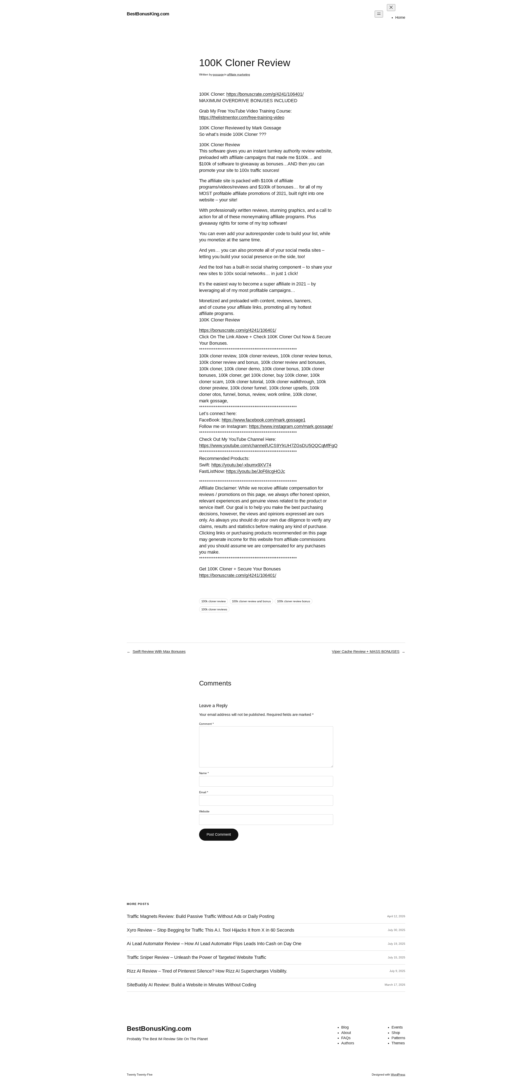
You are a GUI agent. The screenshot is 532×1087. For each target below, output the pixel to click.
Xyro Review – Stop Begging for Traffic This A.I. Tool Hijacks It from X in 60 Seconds (210, 930)
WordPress (398, 1074)
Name (204, 773)
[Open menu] (379, 14)
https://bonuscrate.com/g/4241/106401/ (264, 94)
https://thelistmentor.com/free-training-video (241, 117)
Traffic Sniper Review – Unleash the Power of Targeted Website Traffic (196, 957)
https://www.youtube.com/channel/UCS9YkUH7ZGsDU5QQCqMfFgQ (268, 445)
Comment (206, 723)
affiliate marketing (238, 74)
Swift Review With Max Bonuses (159, 651)
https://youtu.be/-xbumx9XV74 (241, 464)
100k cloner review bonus (293, 601)
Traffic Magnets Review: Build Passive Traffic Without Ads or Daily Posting (200, 916)
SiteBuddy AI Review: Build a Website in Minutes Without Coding (191, 984)
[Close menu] (391, 7)
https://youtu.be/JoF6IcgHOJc (255, 471)
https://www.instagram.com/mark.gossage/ (291, 426)
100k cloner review (213, 601)
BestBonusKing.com (148, 13)
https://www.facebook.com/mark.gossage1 (263, 420)
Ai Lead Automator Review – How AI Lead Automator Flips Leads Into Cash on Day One (214, 943)
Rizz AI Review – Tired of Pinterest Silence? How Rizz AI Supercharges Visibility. (207, 971)
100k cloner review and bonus (251, 601)
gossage (218, 74)
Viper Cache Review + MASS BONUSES (365, 651)
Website (204, 811)
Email (203, 792)
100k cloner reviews (214, 609)
